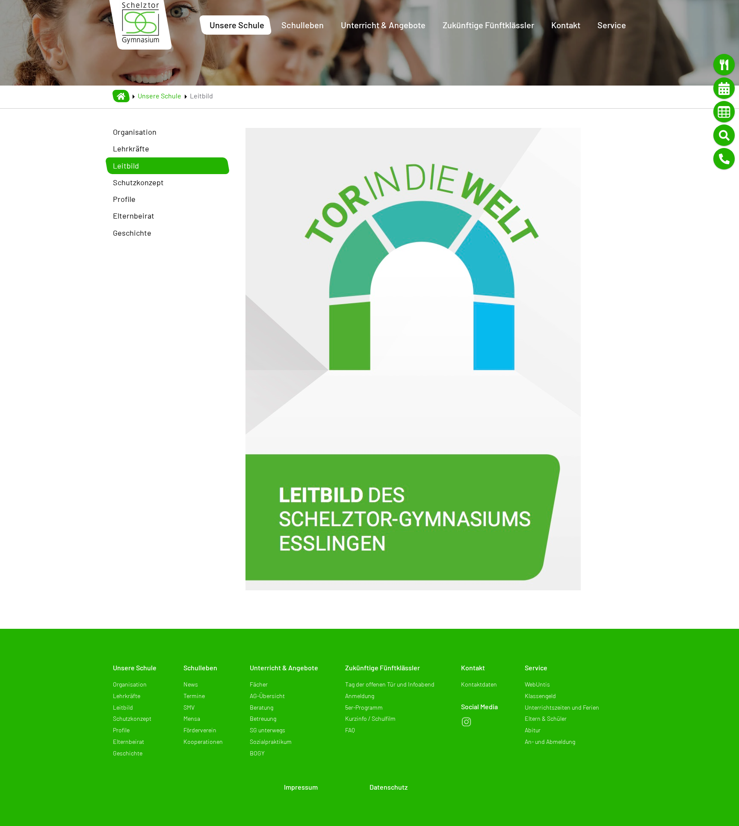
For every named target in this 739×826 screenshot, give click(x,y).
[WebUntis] (724, 111)
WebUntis (537, 684)
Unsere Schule (159, 96)
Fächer (259, 684)
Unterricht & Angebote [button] (383, 25)
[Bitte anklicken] (413, 358)
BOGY (257, 753)
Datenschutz (389, 787)
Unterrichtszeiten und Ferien (562, 707)
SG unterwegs (267, 730)
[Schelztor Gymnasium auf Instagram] (466, 721)
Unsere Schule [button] (237, 25)
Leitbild (126, 165)
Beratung (261, 707)
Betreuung (263, 718)
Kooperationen (203, 741)
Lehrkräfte (131, 148)
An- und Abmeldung (550, 741)
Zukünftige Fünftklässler (382, 667)
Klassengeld (540, 695)
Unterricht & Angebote (284, 667)
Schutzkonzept (138, 182)
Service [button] (611, 25)
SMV (189, 707)
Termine (194, 695)
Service (536, 667)
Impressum (301, 787)
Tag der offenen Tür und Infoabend (390, 684)
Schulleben (200, 667)
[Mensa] (724, 64)
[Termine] (724, 88)
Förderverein (199, 730)
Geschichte (132, 232)
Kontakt (473, 667)
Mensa (191, 718)
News (190, 684)
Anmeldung (359, 695)
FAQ (350, 730)
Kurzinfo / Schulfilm (370, 718)
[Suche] (724, 135)
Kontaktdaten (479, 684)
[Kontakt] (724, 158)
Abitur (533, 730)
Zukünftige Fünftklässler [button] (488, 25)
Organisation (135, 131)
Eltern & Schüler (546, 718)
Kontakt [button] (565, 25)
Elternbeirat (133, 215)
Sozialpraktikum (271, 741)
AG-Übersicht (267, 695)
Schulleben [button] (302, 25)
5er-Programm (364, 707)
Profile (124, 199)
